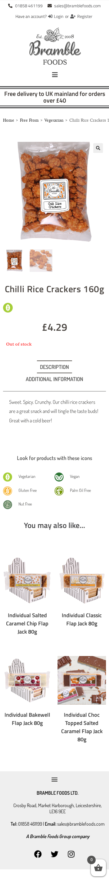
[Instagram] (71, 854)
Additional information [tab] (54, 379)
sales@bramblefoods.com (80, 824)
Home (8, 120)
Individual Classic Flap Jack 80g (82, 619)
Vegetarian (54, 120)
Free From (29, 120)
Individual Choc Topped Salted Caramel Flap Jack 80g (82, 727)
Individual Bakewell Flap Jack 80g (27, 719)
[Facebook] (37, 854)
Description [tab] (54, 367)
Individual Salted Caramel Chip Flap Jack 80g (27, 623)
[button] (54, 74)
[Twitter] (54, 854)
